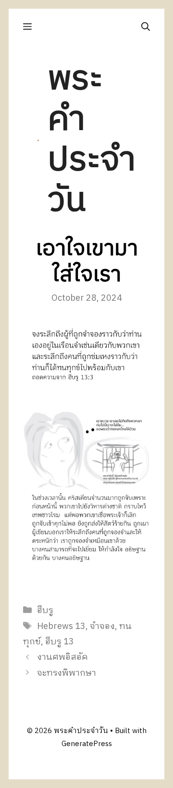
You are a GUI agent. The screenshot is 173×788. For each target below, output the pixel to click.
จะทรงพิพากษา (66, 673)
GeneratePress (87, 744)
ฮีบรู (45, 610)
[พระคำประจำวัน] (38, 140)
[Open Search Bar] (145, 27)
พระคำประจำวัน (92, 140)
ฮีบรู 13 (59, 642)
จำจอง (102, 626)
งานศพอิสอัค (62, 657)
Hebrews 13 (61, 626)
